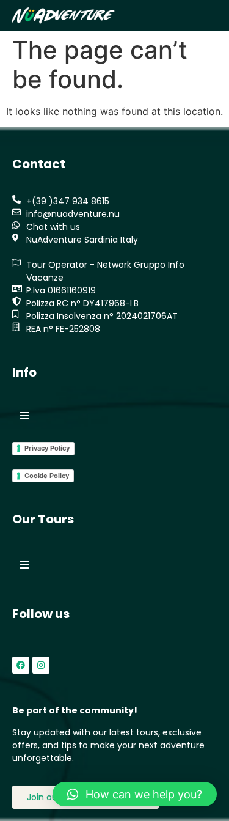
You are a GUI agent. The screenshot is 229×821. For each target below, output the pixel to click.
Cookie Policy (46, 475)
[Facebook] (20, 665)
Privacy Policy (47, 448)
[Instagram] (40, 665)
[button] (206, 15)
